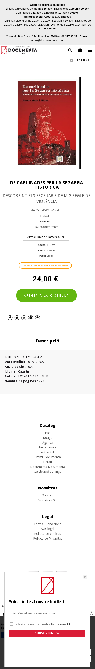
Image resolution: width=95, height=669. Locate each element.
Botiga (47, 438)
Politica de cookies (47, 533)
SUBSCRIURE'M (47, 633)
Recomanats (47, 447)
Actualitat (47, 452)
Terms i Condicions (47, 524)
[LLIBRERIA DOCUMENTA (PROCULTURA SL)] (19, 50)
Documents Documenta (47, 467)
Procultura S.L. (47, 500)
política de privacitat (59, 624)
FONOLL (45, 216)
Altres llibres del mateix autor (45, 237)
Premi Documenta (47, 457)
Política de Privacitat (47, 538)
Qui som (48, 495)
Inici (47, 433)
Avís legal (47, 529)
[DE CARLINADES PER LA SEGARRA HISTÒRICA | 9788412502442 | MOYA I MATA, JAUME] (47, 123)
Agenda (47, 442)
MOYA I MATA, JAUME (45, 209)
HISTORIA (45, 221)
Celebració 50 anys (47, 471)
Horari (47, 462)
